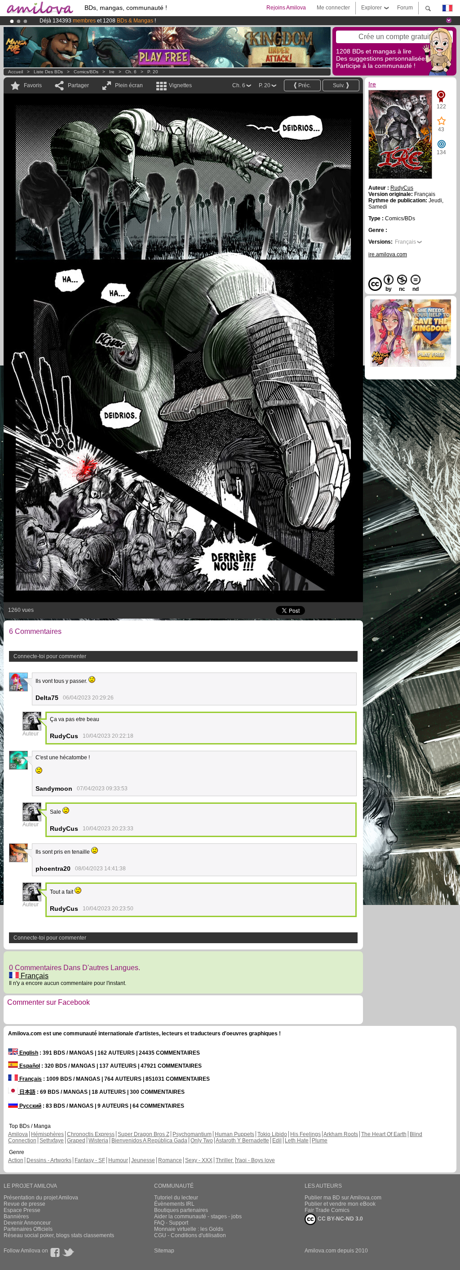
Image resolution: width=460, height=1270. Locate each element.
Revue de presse (24, 1204)
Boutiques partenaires (181, 1210)
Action (15, 1160)
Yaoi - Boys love (255, 1160)
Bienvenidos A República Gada (149, 1140)
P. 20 (152, 71)
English (28, 1053)
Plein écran (129, 85)
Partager (78, 85)
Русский (29, 1106)
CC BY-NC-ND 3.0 (339, 1219)
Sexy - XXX (198, 1160)
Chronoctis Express (91, 1134)
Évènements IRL (174, 1204)
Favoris (33, 85)
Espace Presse (22, 1210)
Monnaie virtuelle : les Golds (188, 1229)
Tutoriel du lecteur (176, 1197)
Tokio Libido (272, 1134)
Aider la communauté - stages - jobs (198, 1216)
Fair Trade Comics (327, 1210)
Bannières (16, 1216)
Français (34, 976)
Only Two (201, 1140)
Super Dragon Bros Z (143, 1134)
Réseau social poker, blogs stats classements (59, 1235)
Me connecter (333, 7)
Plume (319, 1140)
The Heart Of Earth (384, 1134)
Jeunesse (143, 1160)
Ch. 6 (131, 71)
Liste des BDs (48, 71)
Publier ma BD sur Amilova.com (343, 1197)
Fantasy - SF (90, 1160)
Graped (76, 1140)
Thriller (225, 1160)
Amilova (18, 1134)
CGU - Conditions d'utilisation (190, 1235)
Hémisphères (47, 1134)
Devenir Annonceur (27, 1223)
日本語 (26, 1092)
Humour (118, 1160)
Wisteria (98, 1140)
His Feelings (305, 1134)
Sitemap (164, 1251)
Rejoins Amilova (286, 7)
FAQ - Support (171, 1223)
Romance (170, 1160)
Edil (277, 1140)
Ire (112, 71)
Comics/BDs (86, 71)
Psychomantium (192, 1134)
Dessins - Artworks (49, 1160)
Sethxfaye (52, 1140)
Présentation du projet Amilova (41, 1197)
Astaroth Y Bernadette (242, 1140)
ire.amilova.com (387, 254)
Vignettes (180, 85)
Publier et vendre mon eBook (340, 1204)
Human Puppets (234, 1134)
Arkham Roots (340, 1134)
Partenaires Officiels (28, 1229)
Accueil (15, 71)
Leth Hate (297, 1140)
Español (29, 1066)
